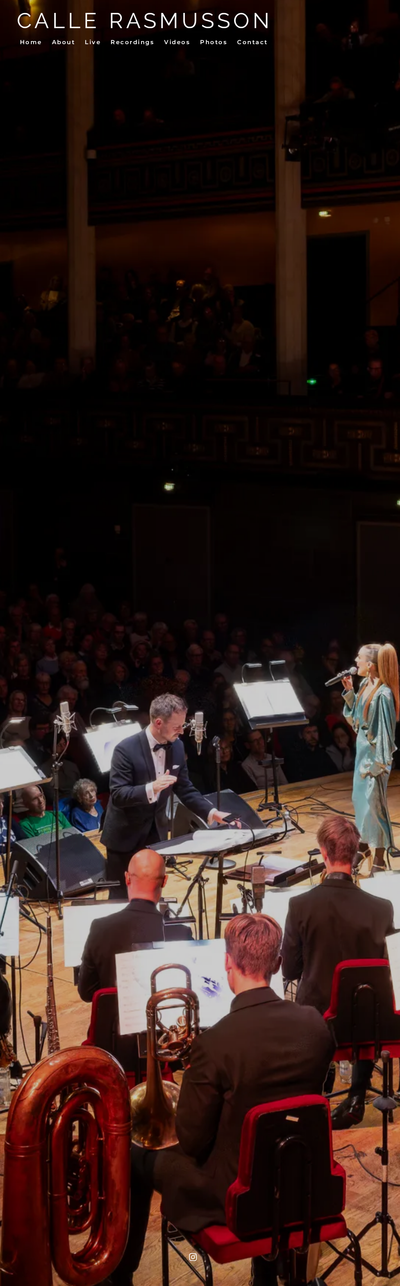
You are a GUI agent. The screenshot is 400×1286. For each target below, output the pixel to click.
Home (31, 42)
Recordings (132, 42)
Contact (252, 42)
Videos (177, 42)
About (63, 42)
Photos (213, 42)
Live (93, 42)
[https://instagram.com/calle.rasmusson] (193, 1257)
